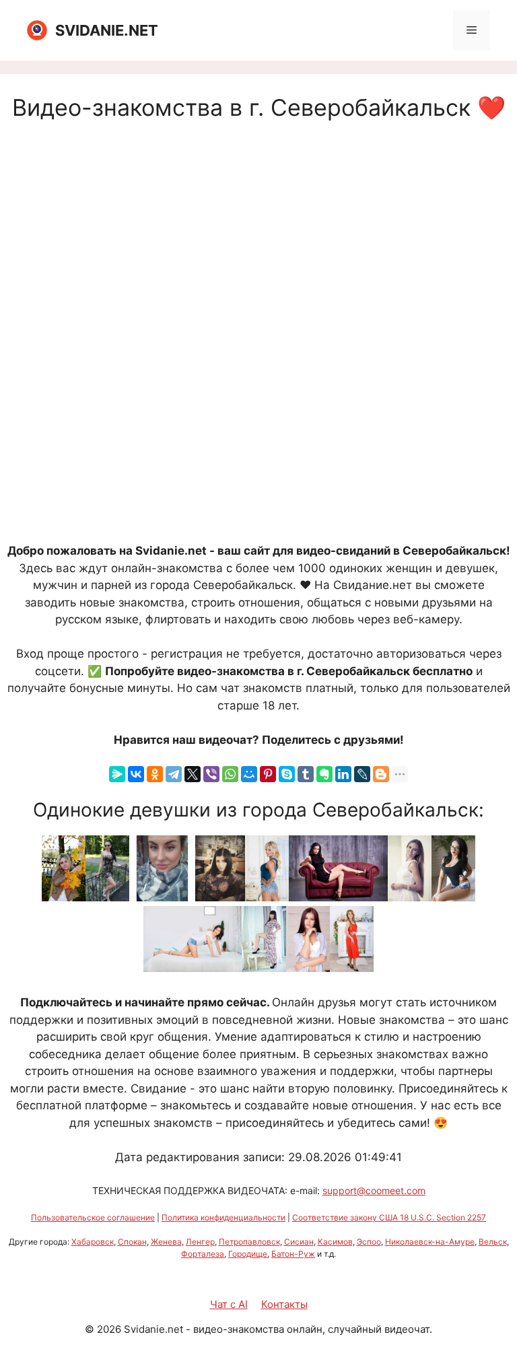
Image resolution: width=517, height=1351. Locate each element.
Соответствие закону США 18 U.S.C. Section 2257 (389, 1217)
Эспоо (369, 1242)
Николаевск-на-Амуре (430, 1242)
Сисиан (299, 1242)
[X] (192, 774)
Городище (247, 1254)
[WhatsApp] (230, 774)
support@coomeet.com (373, 1190)
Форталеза (202, 1254)
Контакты (284, 1304)
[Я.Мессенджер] (117, 774)
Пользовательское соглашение (93, 1217)
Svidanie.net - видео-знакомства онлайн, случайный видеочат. (278, 1329)
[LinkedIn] (343, 774)
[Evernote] (324, 774)
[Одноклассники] (155, 774)
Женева (166, 1242)
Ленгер (200, 1242)
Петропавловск (249, 1242)
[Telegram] (174, 774)
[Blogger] (381, 774)
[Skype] (287, 774)
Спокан (132, 1242)
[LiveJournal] (362, 774)
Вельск (493, 1242)
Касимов (335, 1242)
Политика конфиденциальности (223, 1217)
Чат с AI (229, 1304)
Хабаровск (92, 1242)
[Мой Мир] (249, 774)
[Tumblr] (306, 774)
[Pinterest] (268, 774)
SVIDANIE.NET (106, 30)
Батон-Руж (293, 1254)
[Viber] (211, 774)
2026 (109, 1329)
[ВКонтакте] (136, 774)
